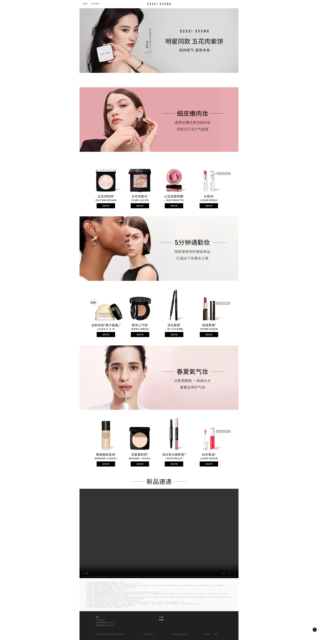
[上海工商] (143, 634)
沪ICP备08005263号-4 (149, 634)
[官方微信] (162, 620)
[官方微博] (160, 620)
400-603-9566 (111, 622)
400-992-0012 (111, 625)
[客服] (315, 630)
